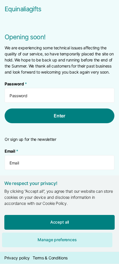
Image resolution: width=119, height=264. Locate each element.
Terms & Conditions (50, 257)
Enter (59, 116)
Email (11, 151)
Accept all (59, 222)
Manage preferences (57, 239)
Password (16, 83)
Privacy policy (17, 257)
